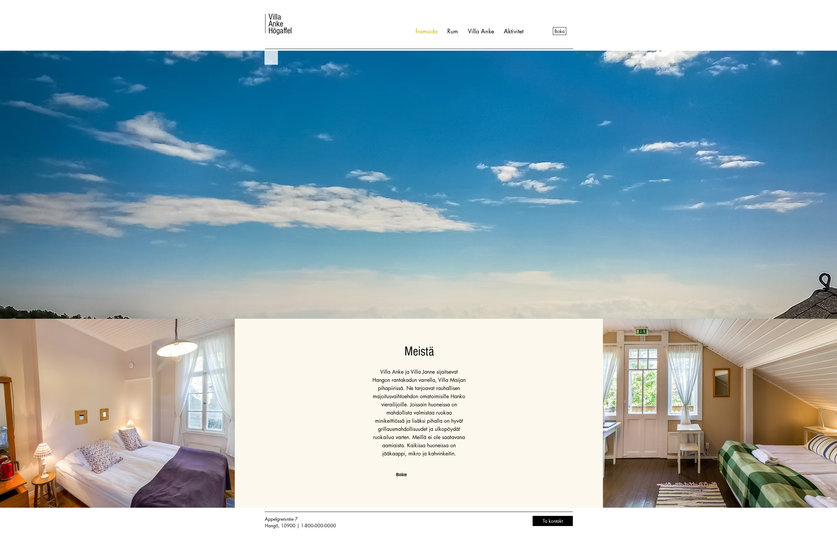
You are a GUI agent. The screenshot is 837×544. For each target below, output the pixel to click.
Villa (274, 17)
